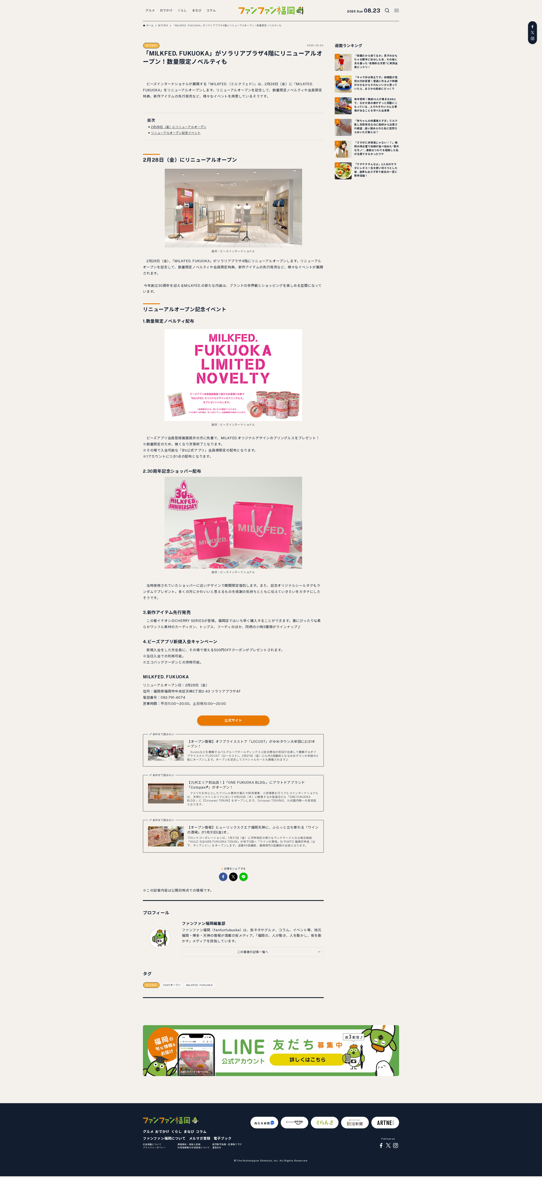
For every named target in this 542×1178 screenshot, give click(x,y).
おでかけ (151, 45)
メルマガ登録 (199, 1138)
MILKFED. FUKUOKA (199, 985)
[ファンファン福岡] (271, 10)
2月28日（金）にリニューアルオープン (178, 127)
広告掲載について (152, 1144)
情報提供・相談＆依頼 (189, 1144)
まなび (189, 1132)
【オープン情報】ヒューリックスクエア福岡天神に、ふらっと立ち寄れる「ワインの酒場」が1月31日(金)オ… (253, 829)
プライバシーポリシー (154, 1147)
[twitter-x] (532, 33)
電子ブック (222, 1138)
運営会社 (216, 1147)
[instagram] (532, 38)
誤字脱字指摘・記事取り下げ (227, 1144)
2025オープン (172, 985)
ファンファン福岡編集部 (203, 923)
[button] (223, 877)
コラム (201, 1132)
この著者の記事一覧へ (252, 952)
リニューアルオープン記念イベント (176, 133)
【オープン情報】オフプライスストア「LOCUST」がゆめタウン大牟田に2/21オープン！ (251, 744)
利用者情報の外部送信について (194, 1147)
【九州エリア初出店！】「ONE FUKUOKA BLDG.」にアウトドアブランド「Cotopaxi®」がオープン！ (246, 785)
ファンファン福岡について (164, 1138)
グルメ (148, 1132)
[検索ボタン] (387, 10)
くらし (176, 1132)
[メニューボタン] (396, 10)
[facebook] (532, 27)
